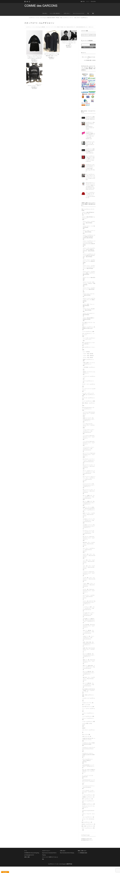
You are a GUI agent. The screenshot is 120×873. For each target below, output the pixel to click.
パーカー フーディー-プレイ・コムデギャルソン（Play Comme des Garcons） (89, 431)
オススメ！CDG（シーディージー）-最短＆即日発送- (89, 231)
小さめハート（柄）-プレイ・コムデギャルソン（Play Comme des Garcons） (89, 637)
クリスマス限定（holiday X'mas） (87, 724)
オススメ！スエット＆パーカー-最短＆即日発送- (88, 294)
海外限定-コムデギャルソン (87, 804)
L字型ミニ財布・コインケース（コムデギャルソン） (89, 363)
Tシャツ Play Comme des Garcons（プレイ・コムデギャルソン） (89, 425)
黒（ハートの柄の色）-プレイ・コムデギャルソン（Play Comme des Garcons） (88, 684)
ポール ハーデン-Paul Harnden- (88, 819)
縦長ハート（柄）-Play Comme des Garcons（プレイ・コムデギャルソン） (89, 661)
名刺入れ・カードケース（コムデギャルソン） (89, 372)
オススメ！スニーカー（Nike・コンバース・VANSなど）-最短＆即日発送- (89, 283)
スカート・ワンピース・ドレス (88, 813)
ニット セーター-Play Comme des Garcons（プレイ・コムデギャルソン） (88, 437)
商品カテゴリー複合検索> (89, 47)
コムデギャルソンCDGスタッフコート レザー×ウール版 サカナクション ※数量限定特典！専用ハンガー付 (51, 54)
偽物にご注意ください (82, 850)
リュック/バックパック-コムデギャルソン (88, 389)
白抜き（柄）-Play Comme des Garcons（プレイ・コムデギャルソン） (89, 649)
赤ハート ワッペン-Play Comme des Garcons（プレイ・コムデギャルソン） (89, 454)
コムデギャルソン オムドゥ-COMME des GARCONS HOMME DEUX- (88, 755)
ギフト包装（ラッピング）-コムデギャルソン (88, 323)
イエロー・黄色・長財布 (87, 355)
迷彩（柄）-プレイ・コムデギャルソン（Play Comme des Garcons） (89, 679)
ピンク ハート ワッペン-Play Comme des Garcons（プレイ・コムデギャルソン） (89, 485)
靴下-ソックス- (85, 704)
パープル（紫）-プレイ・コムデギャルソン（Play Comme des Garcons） (89, 579)
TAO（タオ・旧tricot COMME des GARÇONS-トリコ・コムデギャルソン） (88, 771)
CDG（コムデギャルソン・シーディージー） (88, 334)
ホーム (25, 850)
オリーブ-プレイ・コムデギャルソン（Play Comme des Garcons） (89, 596)
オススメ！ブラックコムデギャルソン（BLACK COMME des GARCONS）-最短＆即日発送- (89, 249)
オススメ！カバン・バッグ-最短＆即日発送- (89, 227)
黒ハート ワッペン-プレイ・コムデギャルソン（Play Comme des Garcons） (89, 466)
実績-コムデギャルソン (86, 822)
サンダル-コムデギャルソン (87, 795)
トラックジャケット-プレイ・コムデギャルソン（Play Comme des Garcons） (89, 448)
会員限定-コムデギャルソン (87, 797)
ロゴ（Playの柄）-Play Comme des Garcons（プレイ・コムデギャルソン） (89, 626)
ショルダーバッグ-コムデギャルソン (88, 699)
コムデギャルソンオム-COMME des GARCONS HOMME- (88, 743)
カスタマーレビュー (46, 850)
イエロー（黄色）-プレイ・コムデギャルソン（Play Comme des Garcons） (89, 585)
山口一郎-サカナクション (87, 706)
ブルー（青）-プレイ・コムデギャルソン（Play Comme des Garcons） (89, 567)
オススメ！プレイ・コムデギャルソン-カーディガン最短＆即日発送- (89, 261)
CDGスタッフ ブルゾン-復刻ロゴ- (34, 85)
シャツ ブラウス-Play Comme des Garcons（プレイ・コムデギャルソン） (88, 443)
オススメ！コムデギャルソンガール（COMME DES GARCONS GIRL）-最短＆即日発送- (89, 255)
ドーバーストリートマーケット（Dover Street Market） (88, 786)
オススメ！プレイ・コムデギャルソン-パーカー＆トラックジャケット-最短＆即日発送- (89, 267)
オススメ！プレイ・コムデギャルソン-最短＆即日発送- (89, 222)
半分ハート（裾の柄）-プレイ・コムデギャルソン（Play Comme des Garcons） (88, 632)
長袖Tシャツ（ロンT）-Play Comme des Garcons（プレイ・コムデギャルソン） (89, 419)
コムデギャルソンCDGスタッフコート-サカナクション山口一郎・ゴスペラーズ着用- (69, 43)
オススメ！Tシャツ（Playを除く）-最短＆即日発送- (88, 309)
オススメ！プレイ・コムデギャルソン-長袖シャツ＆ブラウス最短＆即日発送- (89, 273)
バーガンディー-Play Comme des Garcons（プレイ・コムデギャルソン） (88, 573)
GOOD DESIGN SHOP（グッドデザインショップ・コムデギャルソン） (88, 781)
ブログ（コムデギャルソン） (87, 828)
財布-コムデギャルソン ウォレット (88, 348)
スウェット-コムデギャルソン (88, 718)
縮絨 (83, 728)
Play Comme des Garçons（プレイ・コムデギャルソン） (88, 408)
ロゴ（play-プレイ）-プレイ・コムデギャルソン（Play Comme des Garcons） (89, 614)
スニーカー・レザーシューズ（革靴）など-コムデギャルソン (88, 394)
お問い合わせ (66, 13)
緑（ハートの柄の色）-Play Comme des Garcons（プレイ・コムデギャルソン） (89, 655)
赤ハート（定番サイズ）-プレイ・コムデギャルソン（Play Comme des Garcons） (89, 497)
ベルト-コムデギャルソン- (87, 817)
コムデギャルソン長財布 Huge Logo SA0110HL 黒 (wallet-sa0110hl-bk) (90, 118)
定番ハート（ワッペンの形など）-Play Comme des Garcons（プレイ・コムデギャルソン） (89, 508)
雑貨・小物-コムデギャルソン (88, 694)
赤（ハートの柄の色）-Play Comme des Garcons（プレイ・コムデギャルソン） (89, 673)
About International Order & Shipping (67, 852)
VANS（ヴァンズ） (86, 736)
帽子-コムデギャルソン (86, 798)
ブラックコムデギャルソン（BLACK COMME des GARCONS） (87, 760)
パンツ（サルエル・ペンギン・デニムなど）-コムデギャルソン (88, 791)
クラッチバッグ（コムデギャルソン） (89, 377)
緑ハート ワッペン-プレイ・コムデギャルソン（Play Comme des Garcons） (89, 491)
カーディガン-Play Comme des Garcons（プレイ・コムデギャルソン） (89, 413)
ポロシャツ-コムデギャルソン (88, 800)
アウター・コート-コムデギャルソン (88, 385)
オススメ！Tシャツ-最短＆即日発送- (89, 278)
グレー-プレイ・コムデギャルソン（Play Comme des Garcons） (89, 549)
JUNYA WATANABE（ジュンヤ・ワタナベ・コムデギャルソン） (88, 766)
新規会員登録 (93, 1)
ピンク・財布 (85, 351)
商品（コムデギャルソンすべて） (88, 209)
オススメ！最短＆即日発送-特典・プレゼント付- (88, 213)
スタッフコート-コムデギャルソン (88, 730)
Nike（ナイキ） (85, 734)
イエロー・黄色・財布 (87, 353)
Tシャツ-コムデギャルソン (87, 401)
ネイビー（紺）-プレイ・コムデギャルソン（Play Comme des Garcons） (89, 555)
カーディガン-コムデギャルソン (88, 397)
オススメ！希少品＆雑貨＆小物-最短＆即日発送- (88, 318)
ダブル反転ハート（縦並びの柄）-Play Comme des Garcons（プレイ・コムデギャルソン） (89, 620)
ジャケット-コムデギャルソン (88, 713)
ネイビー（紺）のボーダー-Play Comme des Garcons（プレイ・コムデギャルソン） (89, 602)
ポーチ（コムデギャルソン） (88, 380)
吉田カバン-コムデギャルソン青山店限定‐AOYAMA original (88, 328)
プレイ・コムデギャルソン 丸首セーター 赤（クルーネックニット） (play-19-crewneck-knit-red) (90, 195)
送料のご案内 (27, 857)
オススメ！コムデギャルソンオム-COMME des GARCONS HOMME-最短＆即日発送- (89, 236)
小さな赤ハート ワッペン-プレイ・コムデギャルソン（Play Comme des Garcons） (89, 520)
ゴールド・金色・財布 (87, 357)
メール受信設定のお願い (82, 852)
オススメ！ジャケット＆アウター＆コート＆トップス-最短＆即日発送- (89, 300)
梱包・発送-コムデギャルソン (87, 826)
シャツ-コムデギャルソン (87, 716)
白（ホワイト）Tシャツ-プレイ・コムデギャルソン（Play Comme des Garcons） (88, 532)
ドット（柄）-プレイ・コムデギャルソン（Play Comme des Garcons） (89, 561)
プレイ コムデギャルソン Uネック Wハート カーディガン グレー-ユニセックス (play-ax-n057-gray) (90, 177)
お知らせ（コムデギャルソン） (88, 824)
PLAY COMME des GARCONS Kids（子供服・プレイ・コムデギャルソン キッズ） (88, 690)
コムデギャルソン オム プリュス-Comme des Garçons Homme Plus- (88, 749)
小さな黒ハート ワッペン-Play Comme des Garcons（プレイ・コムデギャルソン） (89, 526)
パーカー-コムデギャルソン (87, 721)
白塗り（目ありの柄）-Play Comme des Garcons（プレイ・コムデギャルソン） (89, 643)
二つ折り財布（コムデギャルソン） (89, 368)
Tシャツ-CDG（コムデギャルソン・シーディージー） (89, 339)
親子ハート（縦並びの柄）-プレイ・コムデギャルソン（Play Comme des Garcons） (89, 667)
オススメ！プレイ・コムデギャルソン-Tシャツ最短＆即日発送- (89, 289)
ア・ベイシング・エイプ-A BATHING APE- (87, 776)
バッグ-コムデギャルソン (87, 331)
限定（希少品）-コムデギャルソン (88, 404)
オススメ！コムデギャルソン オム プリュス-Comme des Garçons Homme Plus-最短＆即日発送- (89, 243)
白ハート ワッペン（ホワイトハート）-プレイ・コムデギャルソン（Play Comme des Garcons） (89, 478)
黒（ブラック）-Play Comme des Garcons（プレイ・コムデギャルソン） (88, 538)
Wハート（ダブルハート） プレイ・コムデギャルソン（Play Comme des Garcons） (89, 472)
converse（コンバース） (87, 702)
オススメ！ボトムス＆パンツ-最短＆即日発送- (89, 314)
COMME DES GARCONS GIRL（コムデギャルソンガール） (88, 739)
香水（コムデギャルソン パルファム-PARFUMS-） (88, 343)
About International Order (78, 13)
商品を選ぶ (45, 13)
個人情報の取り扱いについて (87, 840)
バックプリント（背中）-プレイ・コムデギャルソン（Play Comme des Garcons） (89, 608)
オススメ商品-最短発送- (55, 13)
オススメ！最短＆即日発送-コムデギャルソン (88, 218)
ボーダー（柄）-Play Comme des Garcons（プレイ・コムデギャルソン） (88, 591)
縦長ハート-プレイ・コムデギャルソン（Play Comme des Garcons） (89, 514)
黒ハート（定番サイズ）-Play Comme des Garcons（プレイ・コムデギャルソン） (89, 503)
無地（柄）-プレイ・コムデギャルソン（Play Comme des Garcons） (89, 544)
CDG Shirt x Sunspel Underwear (88, 810)
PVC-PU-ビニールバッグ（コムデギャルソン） (88, 807)
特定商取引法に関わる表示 (86, 838)
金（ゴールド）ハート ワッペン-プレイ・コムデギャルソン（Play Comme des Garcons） (89, 460)
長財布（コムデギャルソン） (88, 359)
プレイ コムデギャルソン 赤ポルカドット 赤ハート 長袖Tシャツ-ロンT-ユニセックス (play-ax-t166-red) (90, 159)
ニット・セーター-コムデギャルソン (88, 709)
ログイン (88, 1)
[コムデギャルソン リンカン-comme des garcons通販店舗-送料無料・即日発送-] (40, 5)
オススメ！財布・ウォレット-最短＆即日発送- (89, 305)
